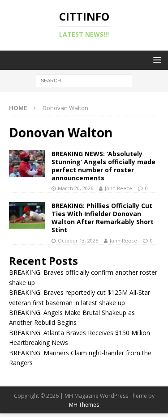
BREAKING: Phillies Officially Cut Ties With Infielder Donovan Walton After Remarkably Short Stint (103, 217)
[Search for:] (84, 80)
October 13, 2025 (78, 240)
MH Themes (84, 404)
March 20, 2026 (75, 188)
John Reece (118, 188)
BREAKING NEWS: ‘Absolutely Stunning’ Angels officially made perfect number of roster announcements (103, 166)
